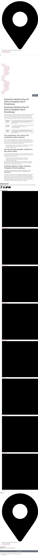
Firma (3, 77)
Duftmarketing (6, 72)
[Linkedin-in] (4, 187)
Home (3, 63)
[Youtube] (9, 187)
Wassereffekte (6, 69)
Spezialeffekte (6, 68)
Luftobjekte (6, 71)
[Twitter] (6, 187)
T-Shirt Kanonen (7, 67)
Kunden (3, 78)
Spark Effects (6, 73)
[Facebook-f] (1, 187)
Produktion (4, 75)
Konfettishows (6, 66)
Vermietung (4, 65)
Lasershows (6, 74)
